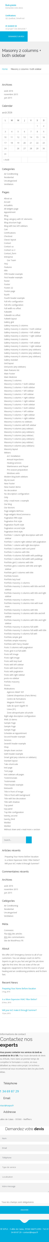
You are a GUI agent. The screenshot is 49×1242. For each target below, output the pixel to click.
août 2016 (8, 91)
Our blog (8, 504)
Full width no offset (12, 308)
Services (7, 740)
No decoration (10, 490)
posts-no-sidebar (11, 678)
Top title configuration (14, 812)
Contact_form (10, 253)
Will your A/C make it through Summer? (22, 863)
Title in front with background (17, 795)
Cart (6, 229)
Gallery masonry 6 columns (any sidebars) (22, 356)
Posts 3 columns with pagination (18, 647)
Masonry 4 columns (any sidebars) (19, 432)
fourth (7, 294)
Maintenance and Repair (17, 466)
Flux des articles (13, 933)
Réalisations (9, 688)
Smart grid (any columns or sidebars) (20, 757)
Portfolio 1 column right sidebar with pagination (25, 541)
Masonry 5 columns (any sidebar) (18, 435)
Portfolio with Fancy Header (16, 644)
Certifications (10, 15)
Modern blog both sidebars (16, 476)
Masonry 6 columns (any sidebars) (19, 445)
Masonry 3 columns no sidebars (18, 421)
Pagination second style (14, 528)
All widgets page (11, 208)
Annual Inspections (15, 459)
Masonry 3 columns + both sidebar (19, 404)
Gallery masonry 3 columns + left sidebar (22, 342)
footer (7, 281)
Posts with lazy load (13, 661)
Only (6, 497)
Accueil (7, 202)
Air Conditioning (11, 174)
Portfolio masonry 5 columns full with (20, 633)
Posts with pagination (13, 671)
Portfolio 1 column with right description (21, 545)
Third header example (13, 784)
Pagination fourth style (14, 524)
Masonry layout (11, 449)
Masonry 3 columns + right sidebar (19, 414)
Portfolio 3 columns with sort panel (19, 548)
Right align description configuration (20, 716)
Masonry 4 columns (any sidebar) (18, 428)
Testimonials (9, 781)
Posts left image (11, 654)
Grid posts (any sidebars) (15, 366)
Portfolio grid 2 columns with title (18, 562)
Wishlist (7, 822)
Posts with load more (13, 668)
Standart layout (11, 760)
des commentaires (14, 937)
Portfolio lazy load (12, 579)
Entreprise (8, 257)
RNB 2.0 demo (10, 719)
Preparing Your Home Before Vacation (22, 856)
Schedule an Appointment (15, 733)
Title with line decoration (15, 798)
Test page (8, 771)
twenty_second (10, 815)
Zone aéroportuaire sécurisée (20, 712)
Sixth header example (13, 754)
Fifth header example (13, 274)
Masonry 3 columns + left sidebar (19, 411)
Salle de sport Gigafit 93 (17, 705)
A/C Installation (13, 456)
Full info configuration (13, 301)
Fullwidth (8, 311)
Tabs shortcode (11, 764)
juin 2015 (8, 97)
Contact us (9, 246)
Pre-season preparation (17, 469)
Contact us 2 (9, 250)
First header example (13, 277)
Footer (7, 284)
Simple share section (13, 750)
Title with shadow (12, 802)
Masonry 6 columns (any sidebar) (18, 442)
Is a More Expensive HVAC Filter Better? (22, 860)
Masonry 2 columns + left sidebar (19, 390)
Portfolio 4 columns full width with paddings (23, 555)
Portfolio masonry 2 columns (17, 583)
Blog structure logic (12, 222)
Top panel (8, 805)
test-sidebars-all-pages (14, 774)
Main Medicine (10, 377)
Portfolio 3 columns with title (17, 552)
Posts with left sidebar (14, 664)
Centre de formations (16, 699)
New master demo (12, 487)
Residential (9, 177)
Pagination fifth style (13, 518)
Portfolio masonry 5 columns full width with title (25, 630)
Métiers (7, 452)
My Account (9, 480)
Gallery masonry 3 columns (16, 339)
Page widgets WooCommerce (17, 514)
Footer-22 (8, 287)
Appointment (10, 212)
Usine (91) (11, 709)
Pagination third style (13, 531)
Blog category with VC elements (18, 219)
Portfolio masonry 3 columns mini (19, 599)
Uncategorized (10, 180)
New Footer (9, 483)
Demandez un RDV (16, 36)
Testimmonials (10, 778)
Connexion (8, 930)
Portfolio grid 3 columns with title (18, 572)
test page (8, 767)
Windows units (13, 473)
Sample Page (10, 723)
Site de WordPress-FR (13, 940)
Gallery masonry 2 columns (16, 325)
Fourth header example (14, 298)
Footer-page (9, 291)
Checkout (8, 236)
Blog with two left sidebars (16, 226)
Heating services (14, 463)
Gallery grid (9, 322)
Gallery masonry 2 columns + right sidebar (22, 336)
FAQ (6, 263)
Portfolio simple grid (13, 637)
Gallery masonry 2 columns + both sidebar (22, 329)
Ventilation (8, 184)
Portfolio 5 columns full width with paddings (23, 559)
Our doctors (9, 507)
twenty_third (9, 819)
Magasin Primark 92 (15, 702)
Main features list (11, 370)
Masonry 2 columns (13, 380)
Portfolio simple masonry (15, 640)
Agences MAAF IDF (15, 692)
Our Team (11, 260)
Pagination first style (13, 521)
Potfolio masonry (11, 681)
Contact (7, 243)
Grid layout (9, 363)
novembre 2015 (11, 94)
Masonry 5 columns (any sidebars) (19, 439)
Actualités (8, 205)
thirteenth (8, 788)
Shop (6, 747)
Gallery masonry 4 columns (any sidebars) (22, 349)
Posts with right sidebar (14, 675)
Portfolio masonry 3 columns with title (21, 610)
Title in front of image (13, 791)
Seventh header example (15, 743)
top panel (8, 808)
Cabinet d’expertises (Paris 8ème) (21, 695)
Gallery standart (11, 360)
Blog (6, 215)
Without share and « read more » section (22, 829)
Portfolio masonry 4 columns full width (21, 626)
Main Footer (9, 373)
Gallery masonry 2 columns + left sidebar (22, 332)
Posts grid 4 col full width (15, 651)
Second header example (14, 736)
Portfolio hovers (11, 576)
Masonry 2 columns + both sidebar (19, 384)
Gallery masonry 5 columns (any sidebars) (22, 353)
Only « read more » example (16, 500)
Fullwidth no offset (12, 315)
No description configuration (16, 493)
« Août (6, 159)
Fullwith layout (10, 318)
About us (8, 198)
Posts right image (12, 657)
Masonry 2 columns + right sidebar (19, 397)
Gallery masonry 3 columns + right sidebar (22, 346)
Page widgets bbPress (14, 511)
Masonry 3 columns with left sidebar (20, 425)
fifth (6, 270)
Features (8, 267)
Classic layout (10, 239)
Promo (7, 685)
